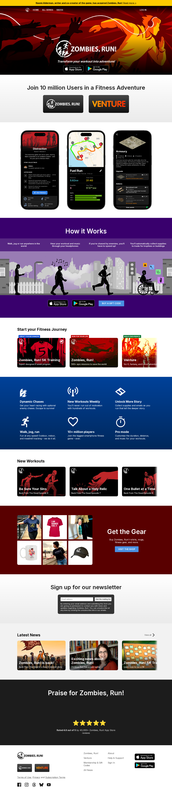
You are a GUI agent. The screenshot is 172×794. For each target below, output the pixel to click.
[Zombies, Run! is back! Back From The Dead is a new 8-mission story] (41, 669)
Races (60, 10)
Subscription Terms (55, 777)
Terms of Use (24, 777)
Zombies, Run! (91, 753)
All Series (47, 10)
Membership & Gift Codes (93, 764)
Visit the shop (126, 549)
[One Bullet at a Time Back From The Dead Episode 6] (146, 495)
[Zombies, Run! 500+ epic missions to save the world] (94, 366)
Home (35, 10)
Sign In (111, 762)
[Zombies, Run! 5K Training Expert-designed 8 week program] (41, 366)
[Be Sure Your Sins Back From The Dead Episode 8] (41, 495)
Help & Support (116, 758)
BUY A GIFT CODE (111, 303)
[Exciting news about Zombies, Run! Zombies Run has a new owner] (94, 669)
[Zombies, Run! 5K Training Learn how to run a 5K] (146, 669)
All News (88, 770)
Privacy (36, 777)
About (111, 753)
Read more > (86, 3)
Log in (143, 10)
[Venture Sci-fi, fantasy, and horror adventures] (146, 366)
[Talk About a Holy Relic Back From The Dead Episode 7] (94, 495)
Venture (88, 758)
